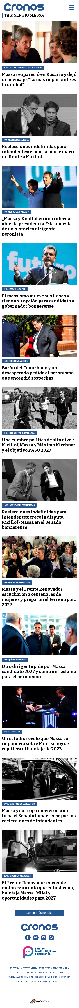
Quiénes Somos (38, 981)
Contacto (55, 981)
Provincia (16, 968)
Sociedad (19, 972)
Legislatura (30, 968)
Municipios (45, 968)
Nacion (57, 968)
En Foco (31, 972)
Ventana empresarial (20, 977)
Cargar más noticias (39, 912)
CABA (66, 968)
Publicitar (21, 981)
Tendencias (44, 972)
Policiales (59, 972)
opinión (66, 977)
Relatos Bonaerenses (47, 977)
